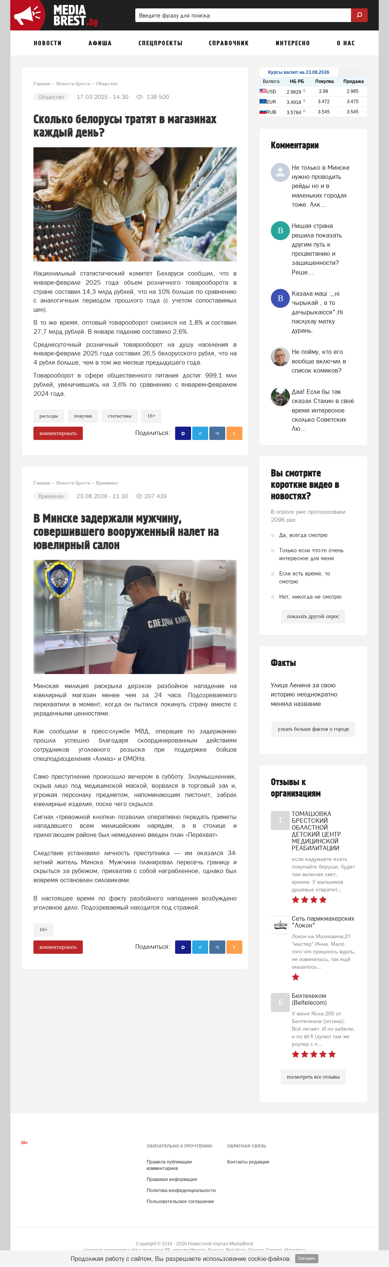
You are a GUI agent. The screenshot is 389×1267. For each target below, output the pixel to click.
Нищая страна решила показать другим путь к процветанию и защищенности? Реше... (317, 249)
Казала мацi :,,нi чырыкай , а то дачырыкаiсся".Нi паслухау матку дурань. (317, 312)
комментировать (58, 433)
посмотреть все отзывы (313, 1077)
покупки (83, 416)
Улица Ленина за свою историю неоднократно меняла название (304, 694)
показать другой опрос (313, 616)
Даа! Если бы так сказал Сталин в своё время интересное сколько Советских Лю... (323, 410)
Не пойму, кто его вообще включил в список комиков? (319, 361)
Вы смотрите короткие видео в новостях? (305, 485)
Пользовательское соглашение (180, 1201)
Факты (283, 663)
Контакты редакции (248, 1162)
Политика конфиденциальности (181, 1190)
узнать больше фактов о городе (313, 729)
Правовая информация (172, 1179)
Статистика (119, 416)
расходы (49, 416)
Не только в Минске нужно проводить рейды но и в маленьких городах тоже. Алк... (320, 186)
